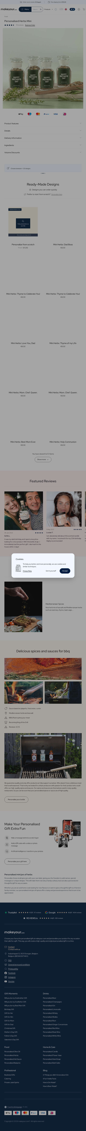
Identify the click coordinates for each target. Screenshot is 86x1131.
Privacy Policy (27, 571)
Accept (65, 571)
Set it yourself (51, 571)
